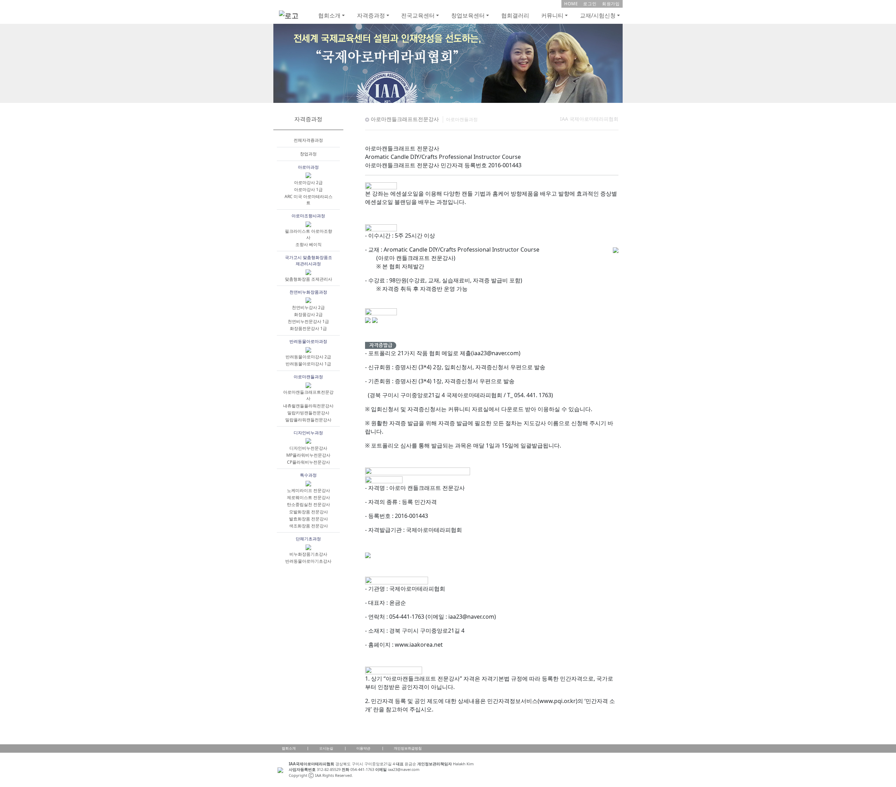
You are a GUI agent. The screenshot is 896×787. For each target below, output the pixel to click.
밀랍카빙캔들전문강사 (308, 413)
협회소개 (289, 748)
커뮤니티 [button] (552, 15)
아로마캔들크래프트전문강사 (308, 395)
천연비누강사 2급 (308, 307)
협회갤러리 (515, 15)
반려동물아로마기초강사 (308, 561)
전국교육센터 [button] (418, 15)
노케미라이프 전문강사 (308, 490)
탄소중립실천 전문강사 (308, 504)
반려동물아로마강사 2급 (308, 357)
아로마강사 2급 (308, 182)
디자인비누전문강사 (308, 448)
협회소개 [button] (329, 15)
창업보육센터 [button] (468, 15)
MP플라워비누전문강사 (308, 455)
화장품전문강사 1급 (308, 328)
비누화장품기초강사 (308, 554)
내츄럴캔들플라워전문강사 (308, 406)
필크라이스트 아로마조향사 (308, 234)
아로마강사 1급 (308, 189)
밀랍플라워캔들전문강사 (308, 420)
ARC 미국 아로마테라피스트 (308, 200)
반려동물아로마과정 (308, 341)
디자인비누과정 (308, 433)
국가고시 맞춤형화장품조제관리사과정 (308, 260)
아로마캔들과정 (308, 377)
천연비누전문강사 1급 (308, 321)
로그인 (589, 4)
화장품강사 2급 (308, 314)
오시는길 (326, 748)
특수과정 (308, 475)
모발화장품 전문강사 (308, 512)
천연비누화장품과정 (308, 292)
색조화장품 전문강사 (308, 526)
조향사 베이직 (308, 244)
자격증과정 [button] (371, 15)
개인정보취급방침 (408, 748)
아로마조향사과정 (308, 216)
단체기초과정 (308, 539)
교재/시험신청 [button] (598, 15)
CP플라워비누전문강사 (308, 462)
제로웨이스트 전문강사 (308, 497)
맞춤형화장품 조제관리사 (308, 279)
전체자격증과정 (308, 140)
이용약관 (363, 748)
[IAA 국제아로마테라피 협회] (448, 62)
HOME (571, 4)
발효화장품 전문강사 (308, 519)
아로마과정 (308, 167)
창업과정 (308, 154)
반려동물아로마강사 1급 (308, 364)
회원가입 (611, 4)
